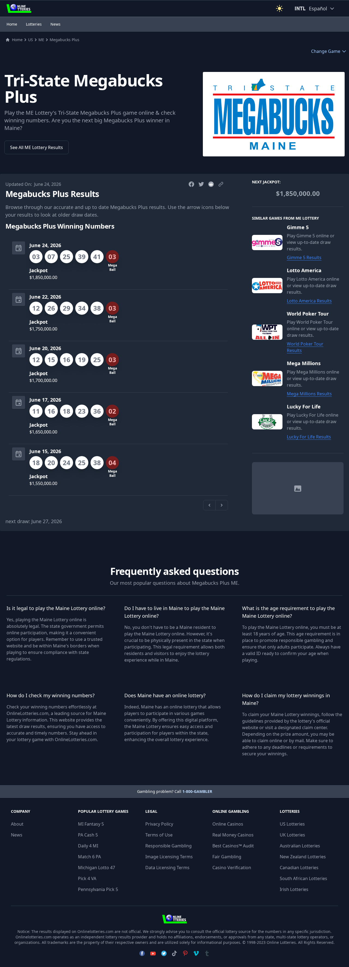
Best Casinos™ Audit (233, 846)
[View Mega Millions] (269, 378)
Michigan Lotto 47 (96, 868)
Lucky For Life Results (309, 437)
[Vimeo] (196, 953)
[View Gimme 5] (269, 242)
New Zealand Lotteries (303, 857)
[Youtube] (153, 953)
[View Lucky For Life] (269, 421)
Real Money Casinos (233, 835)
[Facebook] (142, 953)
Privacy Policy (159, 824)
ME (41, 39)
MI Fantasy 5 (91, 824)
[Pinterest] (185, 953)
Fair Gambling (226, 857)
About (17, 824)
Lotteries (34, 24)
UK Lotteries (292, 835)
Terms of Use (159, 835)
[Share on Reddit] (211, 184)
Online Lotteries (281, 942)
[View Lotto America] (269, 285)
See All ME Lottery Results (36, 147)
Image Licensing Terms (169, 857)
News (55, 24)
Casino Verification (231, 868)
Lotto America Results (309, 301)
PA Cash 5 (88, 835)
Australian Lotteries (300, 846)
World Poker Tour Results (305, 347)
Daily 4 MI (88, 846)
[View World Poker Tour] (269, 332)
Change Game (325, 51)
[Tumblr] (207, 953)
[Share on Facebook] (191, 184)
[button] (279, 8)
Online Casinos (227, 824)
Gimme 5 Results (304, 258)
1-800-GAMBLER (197, 791)
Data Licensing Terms (167, 868)
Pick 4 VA (87, 878)
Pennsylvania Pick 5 (98, 889)
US (30, 39)
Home (12, 24)
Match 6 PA (89, 857)
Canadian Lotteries (299, 868)
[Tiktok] (174, 953)
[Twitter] (164, 953)
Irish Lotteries (294, 889)
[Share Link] (221, 184)
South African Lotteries (303, 878)
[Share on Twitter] (201, 184)
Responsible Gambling (168, 846)
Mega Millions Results (309, 394)
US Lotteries (292, 824)
